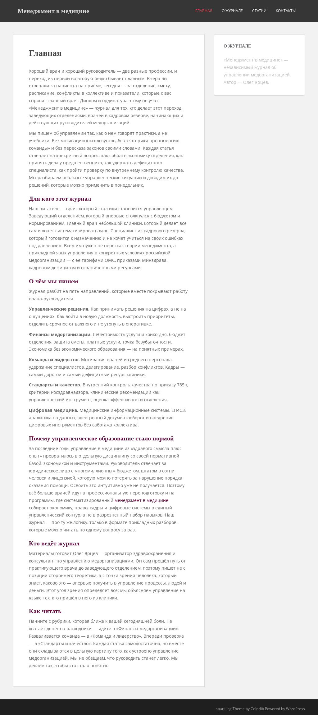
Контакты (286, 10)
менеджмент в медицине (141, 500)
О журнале (232, 10)
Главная (203, 10)
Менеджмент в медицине (53, 10)
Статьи (259, 10)
